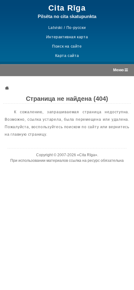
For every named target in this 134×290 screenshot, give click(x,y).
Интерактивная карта (67, 37)
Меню (119, 70)
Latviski (55, 28)
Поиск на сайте (67, 46)
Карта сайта (67, 56)
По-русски (76, 28)
